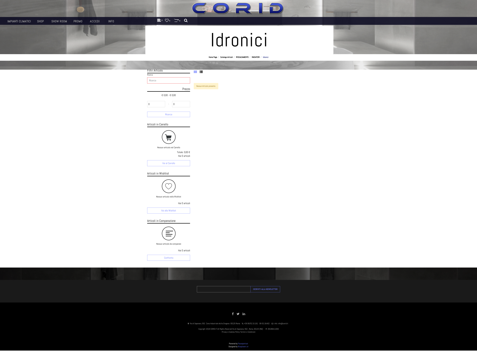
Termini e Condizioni (247, 332)
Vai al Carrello (168, 163)
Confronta (168, 257)
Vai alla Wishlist (168, 210)
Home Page (213, 57)
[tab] (197, 72)
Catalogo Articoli (226, 57)
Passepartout (243, 343)
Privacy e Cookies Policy (231, 332)
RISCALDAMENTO (242, 57)
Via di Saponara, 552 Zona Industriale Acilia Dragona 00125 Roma (215, 323)
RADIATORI (256, 57)
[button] (168, 114)
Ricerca (150, 74)
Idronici (265, 57)
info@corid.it (283, 323)
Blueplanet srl (243, 346)
